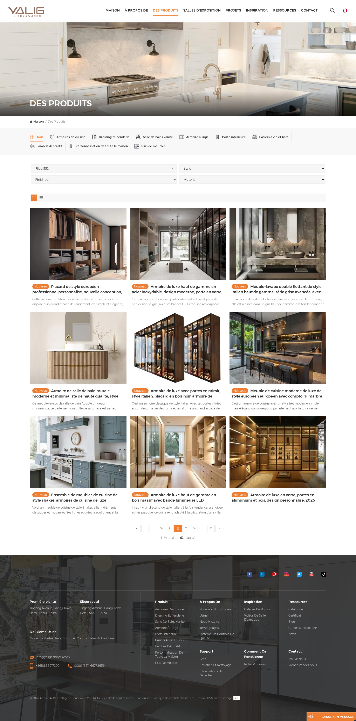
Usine (203, 615)
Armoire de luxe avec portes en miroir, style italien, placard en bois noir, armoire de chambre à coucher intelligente (176, 394)
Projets (233, 10)
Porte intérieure (234, 137)
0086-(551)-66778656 (89, 666)
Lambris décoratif (49, 146)
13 (186, 528)
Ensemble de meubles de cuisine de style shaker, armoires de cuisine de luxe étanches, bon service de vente (75, 498)
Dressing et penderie (114, 137)
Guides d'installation (302, 628)
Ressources (284, 10)
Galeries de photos (257, 609)
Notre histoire (209, 622)
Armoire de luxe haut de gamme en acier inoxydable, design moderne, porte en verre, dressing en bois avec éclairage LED (177, 289)
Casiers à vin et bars (273, 137)
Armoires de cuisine (70, 137)
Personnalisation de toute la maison (102, 146)
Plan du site (143, 698)
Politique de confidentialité (170, 698)
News (292, 634)
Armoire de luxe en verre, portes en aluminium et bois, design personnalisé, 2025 (273, 498)
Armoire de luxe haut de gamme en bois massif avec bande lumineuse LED (174, 498)
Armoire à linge (197, 137)
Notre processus (255, 664)
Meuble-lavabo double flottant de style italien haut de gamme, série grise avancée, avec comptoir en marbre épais (277, 289)
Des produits (165, 10)
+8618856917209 (48, 666)
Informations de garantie (211, 673)
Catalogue (295, 609)
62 (211, 528)
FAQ (203, 659)
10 (161, 528)
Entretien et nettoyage (215, 665)
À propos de (136, 10)
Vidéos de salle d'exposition (255, 617)
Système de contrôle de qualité (217, 636)
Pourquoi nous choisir (215, 609)
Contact (309, 10)
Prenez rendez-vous (302, 665)
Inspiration (257, 10)
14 (194, 528)
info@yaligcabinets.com (53, 657)
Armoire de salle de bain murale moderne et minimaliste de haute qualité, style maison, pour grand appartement (75, 394)
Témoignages (209, 628)
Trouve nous (297, 659)
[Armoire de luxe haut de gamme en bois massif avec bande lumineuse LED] (178, 452)
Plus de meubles (153, 146)
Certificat (294, 615)
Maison (112, 10)
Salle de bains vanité (158, 137)
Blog (291, 622)
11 (170, 528)
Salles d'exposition (202, 10)
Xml (192, 698)
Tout (40, 137)
